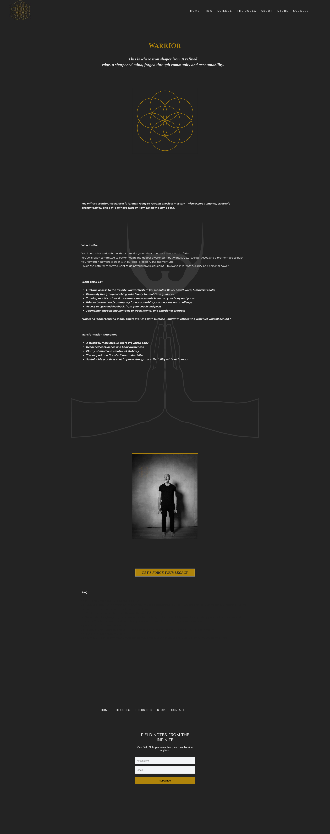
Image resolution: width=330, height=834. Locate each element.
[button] (191, 535)
